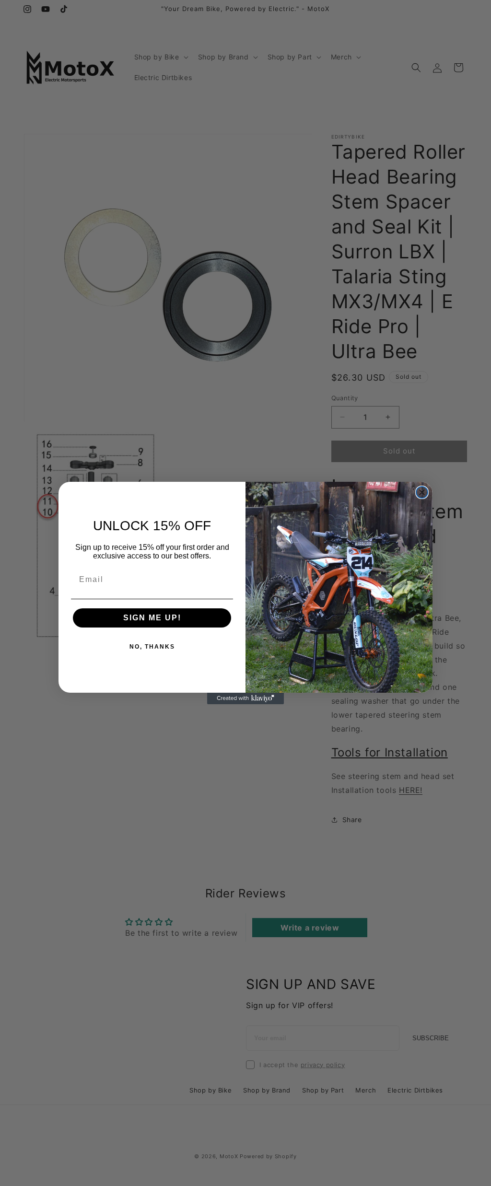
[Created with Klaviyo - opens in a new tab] (245, 698)
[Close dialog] (422, 492)
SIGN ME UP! (152, 618)
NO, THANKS (152, 646)
